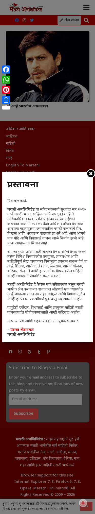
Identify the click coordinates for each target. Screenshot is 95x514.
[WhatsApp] (6, 80)
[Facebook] (6, 69)
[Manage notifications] (83, 503)
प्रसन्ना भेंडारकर (22, 330)
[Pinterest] (6, 90)
